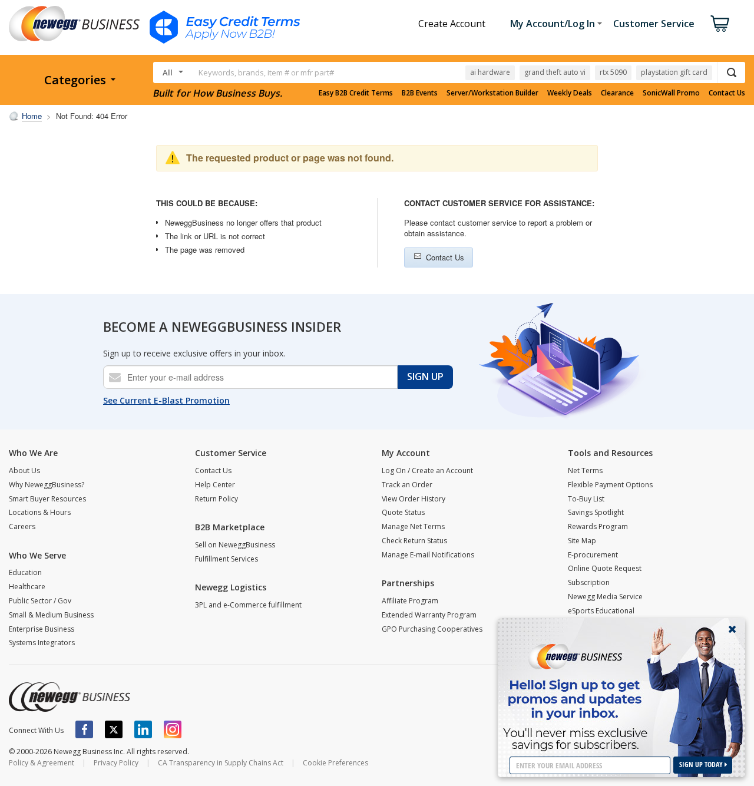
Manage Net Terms (413, 526)
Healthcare (27, 587)
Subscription (589, 582)
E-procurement (593, 555)
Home (32, 115)
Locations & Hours (40, 512)
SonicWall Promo (671, 93)
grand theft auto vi (555, 72)
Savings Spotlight (596, 512)
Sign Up (425, 376)
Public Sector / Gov (40, 601)
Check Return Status (414, 541)
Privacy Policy (116, 763)
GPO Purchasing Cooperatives (432, 629)
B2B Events (420, 93)
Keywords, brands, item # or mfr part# (266, 72)
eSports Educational (601, 611)
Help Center (215, 485)
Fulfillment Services (226, 559)
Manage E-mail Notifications (428, 555)
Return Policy (216, 499)
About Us (24, 470)
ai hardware (490, 72)
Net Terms (585, 470)
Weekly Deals (569, 93)
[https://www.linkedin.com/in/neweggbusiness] (143, 729)
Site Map (582, 541)
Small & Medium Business (51, 615)
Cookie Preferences (335, 763)
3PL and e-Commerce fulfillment (248, 605)
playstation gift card (674, 72)
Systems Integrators (42, 643)
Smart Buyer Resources (47, 499)
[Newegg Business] (69, 697)
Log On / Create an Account (427, 470)
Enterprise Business (41, 629)
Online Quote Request (604, 568)
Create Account (451, 23)
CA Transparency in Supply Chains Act (220, 763)
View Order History (413, 499)
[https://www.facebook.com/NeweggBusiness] (84, 729)
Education (25, 572)
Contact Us (727, 93)
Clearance (617, 93)
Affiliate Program (410, 601)
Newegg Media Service (605, 597)
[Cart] (719, 23)
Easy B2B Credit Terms (356, 93)
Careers (22, 526)
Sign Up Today (702, 764)
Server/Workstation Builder (492, 93)
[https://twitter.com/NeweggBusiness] (114, 729)
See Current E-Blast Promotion (166, 400)
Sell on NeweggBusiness (235, 545)
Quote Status (403, 512)
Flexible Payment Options (610, 485)
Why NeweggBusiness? (46, 485)
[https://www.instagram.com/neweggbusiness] (172, 729)
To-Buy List (586, 499)
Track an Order (407, 485)
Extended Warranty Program (429, 615)
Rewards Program (598, 526)
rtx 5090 (613, 72)
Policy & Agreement (41, 763)
